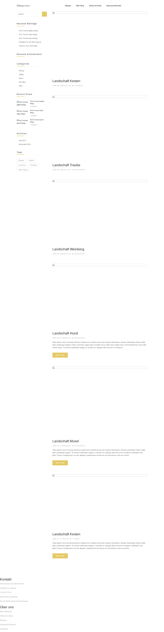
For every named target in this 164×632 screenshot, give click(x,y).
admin (54, 85)
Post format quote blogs (28, 38)
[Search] (44, 14)
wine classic (23, 170)
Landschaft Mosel (65, 441)
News (21, 78)
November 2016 (25, 144)
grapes (31, 160)
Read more (60, 355)
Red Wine (22, 82)
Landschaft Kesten (66, 81)
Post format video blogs (28, 34)
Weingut (3, 620)
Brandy (21, 71)
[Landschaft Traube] (99, 97)
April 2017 (22, 141)
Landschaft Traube (66, 165)
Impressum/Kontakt (8, 625)
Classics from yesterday (28, 46)
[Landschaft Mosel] (99, 368)
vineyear (33, 165)
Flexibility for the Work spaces (30, 42)
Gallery (21, 75)
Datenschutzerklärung (8, 597)
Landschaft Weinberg (68, 249)
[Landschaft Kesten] (99, 13)
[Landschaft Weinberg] (99, 181)
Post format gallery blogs (28, 31)
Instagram (4, 629)
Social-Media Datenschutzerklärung (14, 601)
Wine (21, 86)
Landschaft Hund (65, 333)
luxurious (22, 165)
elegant (21, 160)
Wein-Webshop (6, 611)
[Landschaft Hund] (99, 265)
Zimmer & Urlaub (6, 616)
